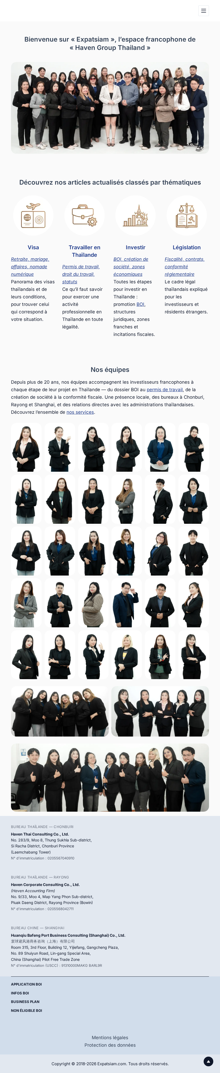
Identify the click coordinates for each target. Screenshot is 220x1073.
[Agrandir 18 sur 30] (202, 533)
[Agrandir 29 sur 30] (168, 637)
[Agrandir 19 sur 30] (34, 585)
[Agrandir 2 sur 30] (68, 430)
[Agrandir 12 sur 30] (202, 481)
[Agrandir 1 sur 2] (101, 693)
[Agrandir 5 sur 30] (168, 430)
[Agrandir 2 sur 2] (202, 693)
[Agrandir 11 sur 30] (168, 481)
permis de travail (165, 389)
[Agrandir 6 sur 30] (202, 430)
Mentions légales (110, 1037)
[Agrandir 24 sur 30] (202, 585)
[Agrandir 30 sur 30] (202, 637)
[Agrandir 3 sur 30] (101, 430)
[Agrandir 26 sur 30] (68, 637)
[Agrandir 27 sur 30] (101, 637)
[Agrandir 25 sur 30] (34, 637)
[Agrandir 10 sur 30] (135, 481)
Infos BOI (20, 993)
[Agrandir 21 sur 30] (101, 585)
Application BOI (26, 984)
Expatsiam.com (111, 1063)
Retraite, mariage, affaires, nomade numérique (30, 267)
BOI (140, 304)
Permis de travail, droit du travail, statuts (81, 274)
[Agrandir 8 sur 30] (68, 481)
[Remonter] (208, 1061)
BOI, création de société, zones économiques (130, 267)
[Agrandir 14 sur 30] (68, 533)
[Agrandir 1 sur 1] (202, 750)
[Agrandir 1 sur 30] (34, 430)
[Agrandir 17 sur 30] (168, 533)
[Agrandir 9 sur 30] (101, 481)
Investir (135, 247)
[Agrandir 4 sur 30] (135, 430)
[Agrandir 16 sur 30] (135, 533)
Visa (33, 247)
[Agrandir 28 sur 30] (135, 637)
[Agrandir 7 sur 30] (34, 481)
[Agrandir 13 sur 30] (34, 533)
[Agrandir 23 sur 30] (168, 585)
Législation (187, 247)
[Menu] (203, 10)
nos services (80, 412)
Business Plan (25, 1001)
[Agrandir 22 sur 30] (135, 585)
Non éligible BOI (26, 1010)
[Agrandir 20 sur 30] (68, 585)
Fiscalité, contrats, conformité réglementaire (185, 267)
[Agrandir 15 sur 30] (101, 533)
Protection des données (110, 1045)
